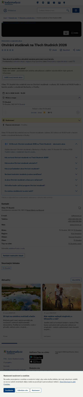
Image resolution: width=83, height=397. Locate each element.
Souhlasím (9, 390)
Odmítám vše (22, 390)
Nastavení (36, 390)
